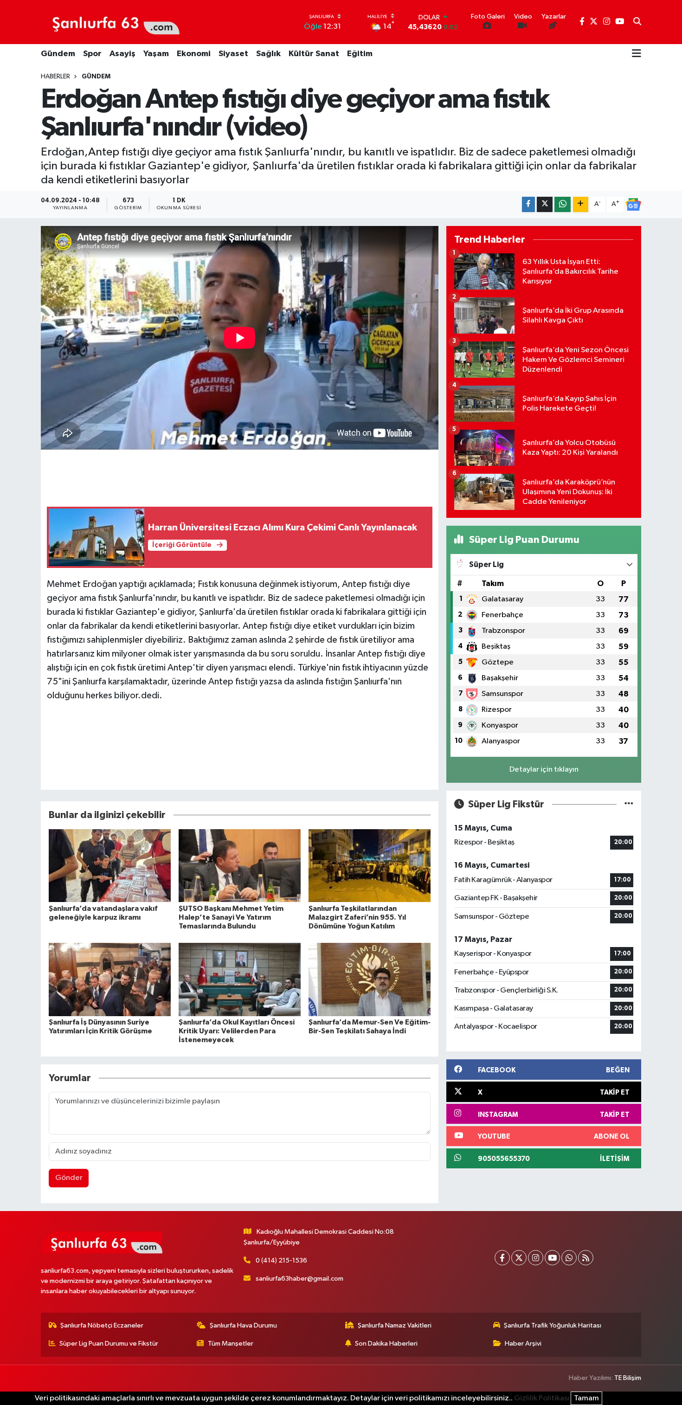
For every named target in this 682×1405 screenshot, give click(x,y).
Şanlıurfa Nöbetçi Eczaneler (101, 1325)
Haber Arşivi (523, 1343)
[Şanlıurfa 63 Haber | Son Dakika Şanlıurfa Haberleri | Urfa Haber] (111, 22)
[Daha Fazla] (580, 204)
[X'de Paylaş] (545, 204)
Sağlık (268, 54)
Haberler (55, 76)
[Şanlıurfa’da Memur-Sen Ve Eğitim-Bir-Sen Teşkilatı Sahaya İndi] (370, 979)
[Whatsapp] (569, 1257)
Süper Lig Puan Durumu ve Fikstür (108, 1343)
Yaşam (156, 54)
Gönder (69, 1178)
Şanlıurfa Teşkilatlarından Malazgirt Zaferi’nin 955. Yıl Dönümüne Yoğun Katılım (357, 917)
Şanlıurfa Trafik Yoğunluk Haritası (552, 1325)
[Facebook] (502, 1257)
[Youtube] (552, 1257)
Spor (92, 54)
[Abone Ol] (633, 204)
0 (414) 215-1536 (281, 1260)
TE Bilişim (627, 1377)
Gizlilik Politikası (541, 1398)
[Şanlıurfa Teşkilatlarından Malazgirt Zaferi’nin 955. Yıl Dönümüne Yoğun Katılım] (370, 866)
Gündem (58, 54)
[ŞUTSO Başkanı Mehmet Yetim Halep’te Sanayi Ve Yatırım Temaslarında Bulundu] (240, 866)
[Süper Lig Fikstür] (628, 804)
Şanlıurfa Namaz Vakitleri (394, 1325)
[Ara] (637, 22)
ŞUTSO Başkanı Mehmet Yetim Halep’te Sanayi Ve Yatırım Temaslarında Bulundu (231, 917)
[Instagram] (535, 1257)
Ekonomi (194, 54)
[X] (519, 1257)
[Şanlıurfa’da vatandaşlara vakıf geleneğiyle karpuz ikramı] (110, 866)
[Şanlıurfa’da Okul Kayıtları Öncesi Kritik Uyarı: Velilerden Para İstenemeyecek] (240, 979)
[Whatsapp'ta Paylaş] (562, 204)
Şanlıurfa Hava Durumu (243, 1325)
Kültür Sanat (314, 54)
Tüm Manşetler (230, 1343)
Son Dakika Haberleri (386, 1343)
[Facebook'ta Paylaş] (528, 204)
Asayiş (122, 54)
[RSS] (585, 1257)
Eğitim (360, 54)
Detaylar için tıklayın (544, 769)
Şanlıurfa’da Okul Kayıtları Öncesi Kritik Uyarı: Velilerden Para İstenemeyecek (237, 1031)
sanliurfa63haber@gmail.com (299, 1278)
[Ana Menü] (636, 54)
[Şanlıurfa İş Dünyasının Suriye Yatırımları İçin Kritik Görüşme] (110, 979)
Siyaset (233, 54)
